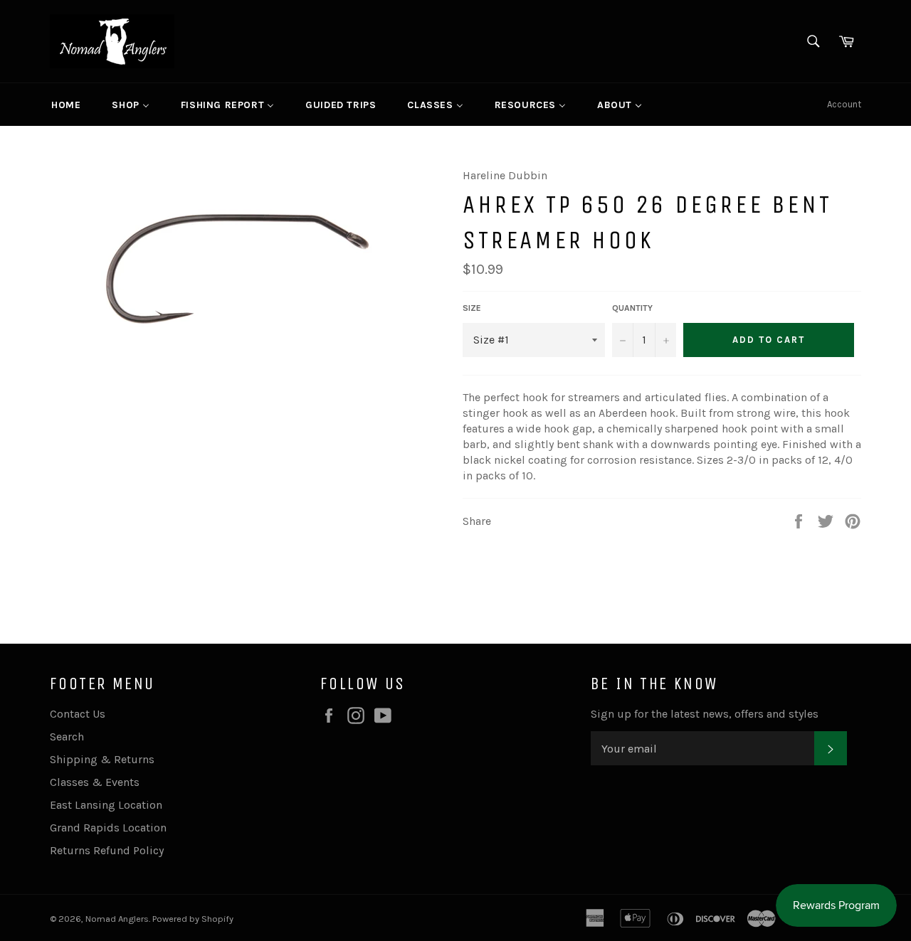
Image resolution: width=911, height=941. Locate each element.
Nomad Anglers (117, 918)
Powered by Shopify (192, 918)
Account (844, 104)
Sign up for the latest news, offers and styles (704, 714)
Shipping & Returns (102, 759)
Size (472, 308)
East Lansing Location (106, 805)
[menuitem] (66, 104)
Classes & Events (94, 782)
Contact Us (77, 714)
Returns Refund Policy (107, 850)
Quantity (632, 308)
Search (67, 736)
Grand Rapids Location (108, 827)
